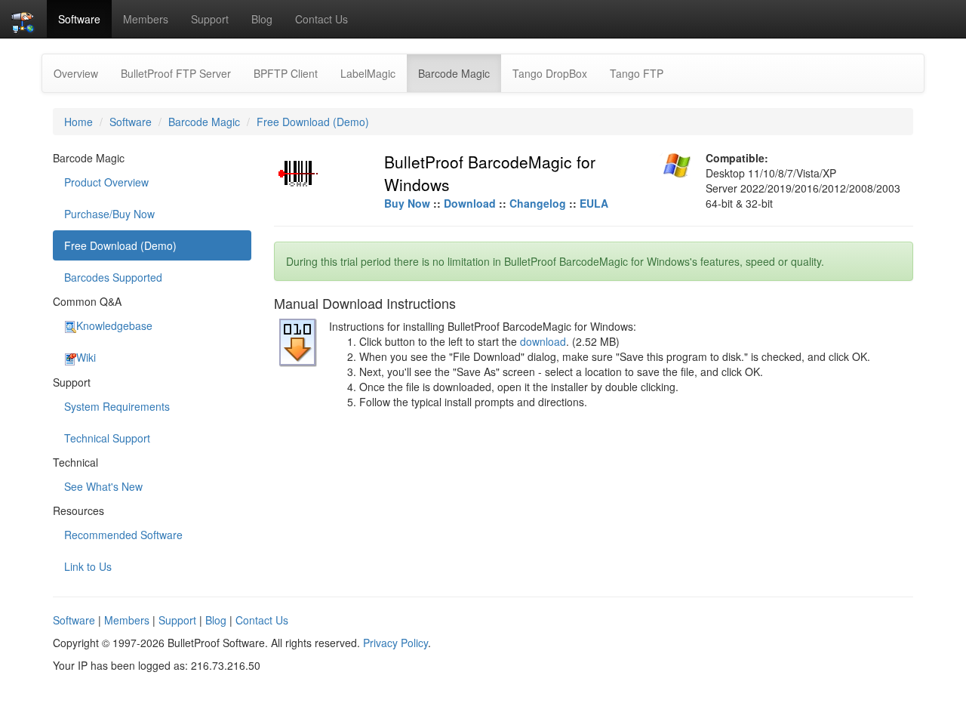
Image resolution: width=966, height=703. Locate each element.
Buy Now (407, 203)
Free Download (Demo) (313, 121)
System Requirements (117, 406)
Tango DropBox (549, 73)
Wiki (86, 357)
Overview (76, 73)
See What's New (103, 486)
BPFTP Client (286, 73)
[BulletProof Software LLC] (23, 19)
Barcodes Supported (113, 277)
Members (145, 18)
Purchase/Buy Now (109, 213)
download (543, 341)
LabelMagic (367, 73)
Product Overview (106, 182)
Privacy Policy (395, 642)
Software (79, 18)
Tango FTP (636, 73)
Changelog (537, 203)
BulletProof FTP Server (176, 73)
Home (78, 121)
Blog (261, 18)
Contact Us (321, 18)
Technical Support (107, 438)
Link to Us (88, 566)
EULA (594, 203)
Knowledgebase (114, 325)
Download (470, 203)
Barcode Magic (459, 73)
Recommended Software (123, 534)
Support (210, 18)
